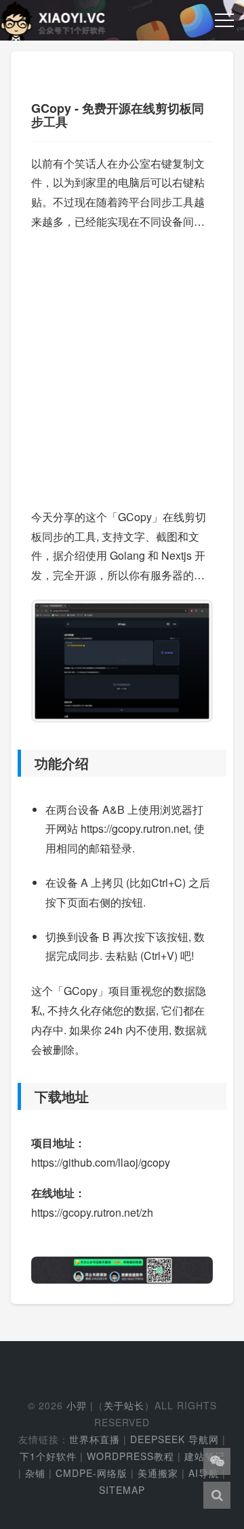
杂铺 (35, 1473)
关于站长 (124, 1405)
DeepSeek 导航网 (174, 1439)
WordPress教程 (130, 1456)
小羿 (76, 1405)
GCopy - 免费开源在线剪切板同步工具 (117, 114)
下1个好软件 (48, 1456)
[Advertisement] (122, 364)
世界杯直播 (94, 1439)
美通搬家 (158, 1473)
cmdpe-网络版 (91, 1473)
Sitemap (122, 1490)
